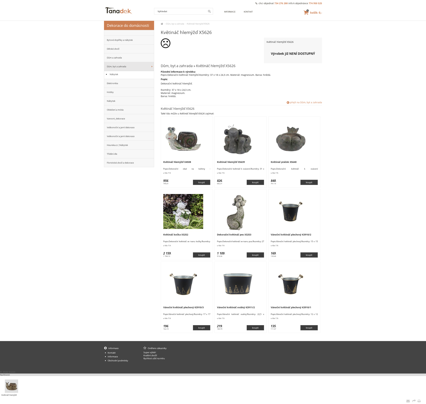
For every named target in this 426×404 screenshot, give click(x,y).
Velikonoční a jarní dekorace (120, 127)
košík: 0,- (314, 12)
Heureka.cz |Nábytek (117, 145)
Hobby (110, 92)
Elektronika (112, 83)
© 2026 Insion (7, 372)
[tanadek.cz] (162, 23)
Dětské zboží (113, 48)
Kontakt (248, 11)
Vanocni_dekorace (116, 118)
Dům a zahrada (114, 57)
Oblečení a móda (115, 109)
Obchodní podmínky (118, 360)
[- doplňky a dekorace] (129, 33)
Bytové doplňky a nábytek (120, 39)
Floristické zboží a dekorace (120, 162)
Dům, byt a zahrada (175, 23)
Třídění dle (112, 153)
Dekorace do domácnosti (128, 25)
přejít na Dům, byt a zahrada (305, 102)
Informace (229, 11)
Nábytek (114, 74)
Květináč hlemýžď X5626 (198, 23)
